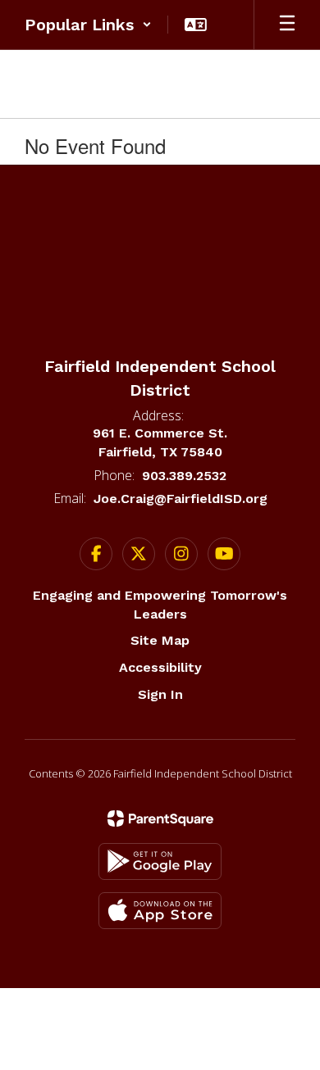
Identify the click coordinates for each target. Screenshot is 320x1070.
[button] (88, 24)
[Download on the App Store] (160, 910)
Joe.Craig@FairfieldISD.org (180, 498)
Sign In (160, 694)
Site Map (160, 640)
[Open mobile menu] (287, 24)
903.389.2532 (184, 475)
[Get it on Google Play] (160, 861)
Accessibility (160, 667)
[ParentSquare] (160, 818)
